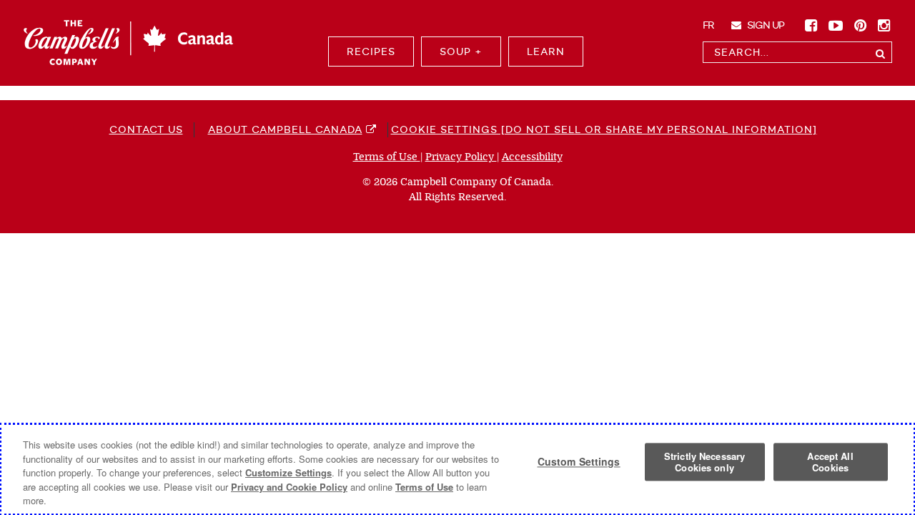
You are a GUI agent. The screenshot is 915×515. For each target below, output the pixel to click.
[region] (457, 469)
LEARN (546, 51)
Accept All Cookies (830, 462)
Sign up (764, 25)
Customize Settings (288, 472)
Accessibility (532, 157)
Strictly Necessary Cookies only (704, 462)
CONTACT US (146, 129)
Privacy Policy (461, 157)
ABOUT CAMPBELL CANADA (285, 129)
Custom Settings (579, 462)
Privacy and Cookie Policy (289, 487)
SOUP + (461, 51)
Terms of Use (386, 157)
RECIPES (371, 51)
